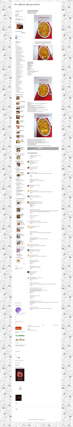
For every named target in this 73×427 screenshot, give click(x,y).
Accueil (43, 325)
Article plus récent (30, 325)
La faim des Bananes (19, 187)
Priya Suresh (31, 226)
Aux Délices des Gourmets (18, 36)
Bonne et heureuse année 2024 (20, 194)
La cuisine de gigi (18, 193)
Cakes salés (17, 53)
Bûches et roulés (18, 52)
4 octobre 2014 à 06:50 (35, 244)
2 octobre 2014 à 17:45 (36, 179)
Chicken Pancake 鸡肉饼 (19, 255)
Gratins (31, 149)
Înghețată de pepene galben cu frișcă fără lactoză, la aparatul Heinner (23, 242)
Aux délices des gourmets (27, 4)
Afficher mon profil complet (19, 16)
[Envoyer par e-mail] (38, 148)
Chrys (31, 260)
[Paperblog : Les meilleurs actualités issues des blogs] (17, 358)
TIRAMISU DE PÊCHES (22, 111)
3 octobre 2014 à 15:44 (37, 226)
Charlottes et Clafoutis (19, 55)
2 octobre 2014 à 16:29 (34, 172)
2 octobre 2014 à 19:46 (36, 195)
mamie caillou (32, 209)
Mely (30, 231)
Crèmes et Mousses (19, 59)
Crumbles (17, 61)
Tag (16, 85)
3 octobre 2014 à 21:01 (34, 231)
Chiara (31, 244)
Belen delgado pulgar (33, 201)
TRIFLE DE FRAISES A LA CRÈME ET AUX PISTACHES (22, 136)
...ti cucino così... (18, 207)
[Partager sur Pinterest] (41, 148)
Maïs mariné (22, 155)
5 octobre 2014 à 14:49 (34, 271)
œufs (36, 42)
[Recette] (16, 342)
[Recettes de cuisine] (18, 329)
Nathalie (31, 282)
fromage (31, 69)
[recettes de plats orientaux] (19, 360)
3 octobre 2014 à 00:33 (39, 201)
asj (30, 172)
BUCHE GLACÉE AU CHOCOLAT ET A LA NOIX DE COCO (22, 107)
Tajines (17, 86)
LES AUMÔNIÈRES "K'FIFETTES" (22, 126)
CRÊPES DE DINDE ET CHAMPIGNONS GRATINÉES (22, 141)
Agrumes (17, 46)
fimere (17, 15)
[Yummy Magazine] (20, 392)
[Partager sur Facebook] (40, 148)
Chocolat (17, 57)
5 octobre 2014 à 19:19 (39, 277)
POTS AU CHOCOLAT (21, 96)
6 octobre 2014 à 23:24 (37, 295)
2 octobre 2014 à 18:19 (37, 185)
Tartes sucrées (18, 88)
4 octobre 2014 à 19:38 (35, 260)
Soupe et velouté (18, 84)
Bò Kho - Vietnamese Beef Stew (23, 202)
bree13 (31, 215)
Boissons (17, 50)
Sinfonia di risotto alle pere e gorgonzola (23, 249)
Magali (31, 190)
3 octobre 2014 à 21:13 (35, 237)
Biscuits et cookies (18, 49)
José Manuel (31, 185)
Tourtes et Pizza (18, 89)
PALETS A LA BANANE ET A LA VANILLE (22, 121)
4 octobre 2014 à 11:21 (38, 249)
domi (30, 307)
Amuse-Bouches (18, 47)
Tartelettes (17, 87)
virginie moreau (32, 266)
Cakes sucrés (18, 54)
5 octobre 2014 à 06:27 (38, 266)
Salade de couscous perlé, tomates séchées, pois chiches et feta (20, 181)
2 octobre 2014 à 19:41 (35, 190)
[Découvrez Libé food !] (15, 316)
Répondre (31, 158)
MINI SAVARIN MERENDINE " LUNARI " (22, 116)
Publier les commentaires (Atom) (35, 326)
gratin (40, 41)
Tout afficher (24, 196)
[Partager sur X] (39, 148)
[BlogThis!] (38, 148)
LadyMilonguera (32, 155)
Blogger (44, 419)
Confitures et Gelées (19, 58)
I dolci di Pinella (18, 257)
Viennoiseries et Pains (19, 92)
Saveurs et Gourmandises (20, 172)
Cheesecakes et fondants (19, 56)
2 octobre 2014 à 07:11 (38, 155)
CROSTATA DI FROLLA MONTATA (22, 209)
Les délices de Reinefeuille (20, 147)
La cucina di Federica (19, 220)
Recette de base (18, 82)
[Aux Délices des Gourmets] (16, 38)
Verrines (17, 91)
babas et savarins (18, 48)
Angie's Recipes (32, 249)
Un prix (17, 90)
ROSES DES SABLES (22, 130)
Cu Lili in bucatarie (19, 240)
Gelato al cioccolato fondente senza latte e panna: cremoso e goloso (23, 223)
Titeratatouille (32, 295)
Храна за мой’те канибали (20, 227)
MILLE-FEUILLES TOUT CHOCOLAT (22, 101)
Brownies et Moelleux (19, 51)
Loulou (31, 237)
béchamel (50, 42)
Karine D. (31, 195)
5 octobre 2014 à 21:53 (35, 282)
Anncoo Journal (18, 254)
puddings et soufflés (19, 81)
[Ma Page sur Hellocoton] (19, 321)
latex (39, 419)
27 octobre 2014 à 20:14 (34, 307)
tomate (43, 43)
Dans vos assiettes (19, 183)
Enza (30, 271)
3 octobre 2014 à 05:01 (37, 209)
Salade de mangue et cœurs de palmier (23, 149)
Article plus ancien (55, 325)
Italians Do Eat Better (33, 277)
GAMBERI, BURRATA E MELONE (22, 216)
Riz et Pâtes (17, 83)
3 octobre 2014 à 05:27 (35, 215)
